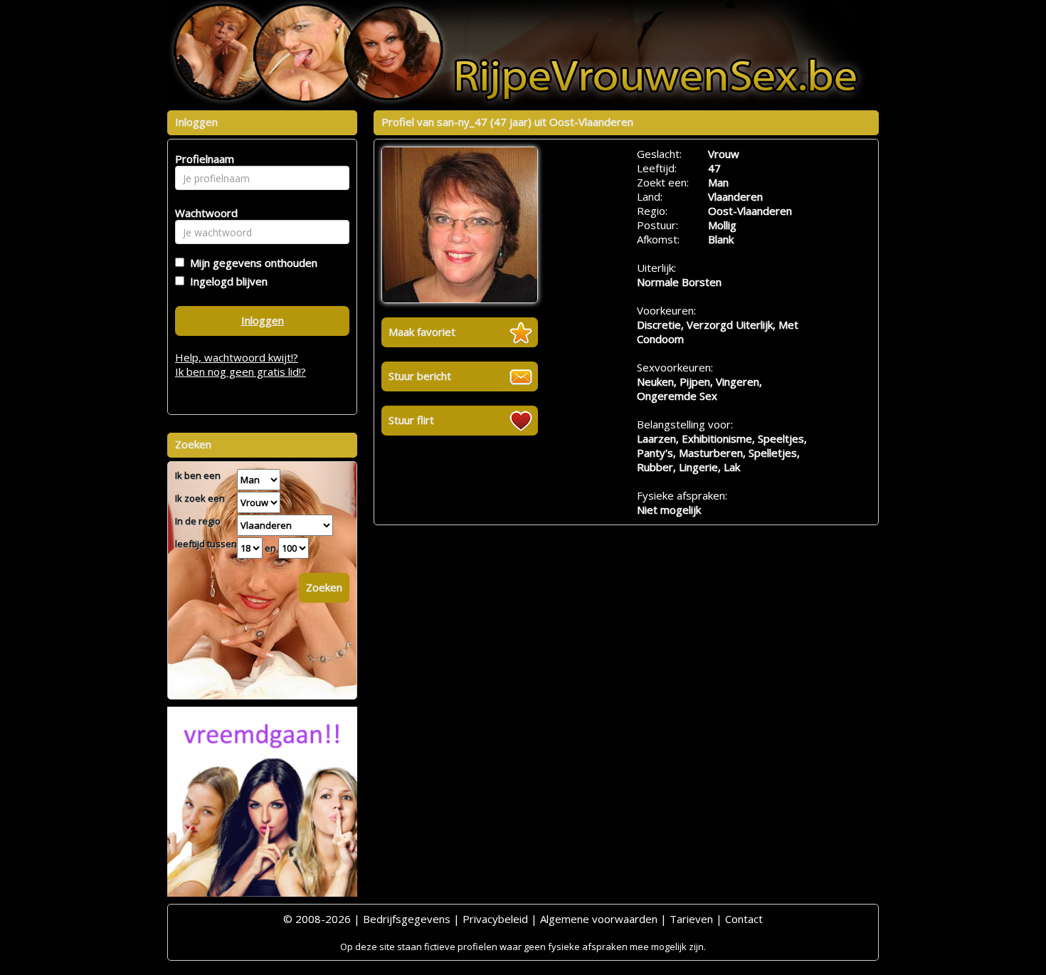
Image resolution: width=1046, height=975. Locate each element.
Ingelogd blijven (226, 281)
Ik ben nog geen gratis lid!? (240, 371)
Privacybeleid (495, 919)
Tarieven (691, 919)
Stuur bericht (420, 376)
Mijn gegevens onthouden (250, 262)
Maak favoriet (422, 332)
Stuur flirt (411, 420)
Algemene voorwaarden (598, 919)
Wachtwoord (202, 213)
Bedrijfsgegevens (406, 919)
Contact (744, 919)
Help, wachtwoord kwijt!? (236, 357)
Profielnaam (202, 159)
